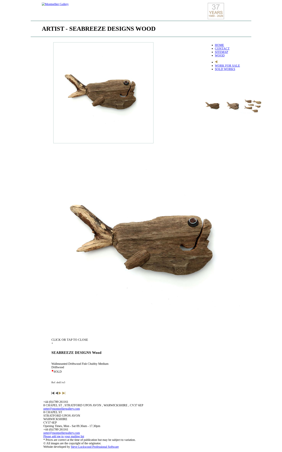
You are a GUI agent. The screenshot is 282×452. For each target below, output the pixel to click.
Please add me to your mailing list (63, 436)
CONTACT (222, 48)
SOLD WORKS (225, 69)
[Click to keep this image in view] (213, 105)
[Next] (60, 393)
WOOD (220, 55)
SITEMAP (221, 52)
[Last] (63, 393)
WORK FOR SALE (227, 65)
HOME (219, 45)
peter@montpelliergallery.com (61, 408)
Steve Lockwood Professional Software (95, 446)
